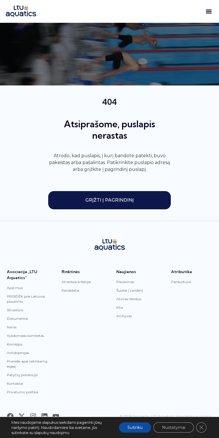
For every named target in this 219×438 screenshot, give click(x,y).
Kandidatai (70, 290)
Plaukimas (125, 282)
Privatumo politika (22, 392)
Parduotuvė (181, 282)
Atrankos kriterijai (76, 282)
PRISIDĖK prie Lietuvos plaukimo (26, 299)
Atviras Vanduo (128, 299)
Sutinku (135, 427)
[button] (208, 11)
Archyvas (124, 316)
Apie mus (15, 288)
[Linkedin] (44, 416)
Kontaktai (15, 383)
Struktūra (15, 310)
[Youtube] (55, 416)
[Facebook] (10, 416)
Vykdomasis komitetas (25, 335)
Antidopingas (18, 353)
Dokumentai (17, 318)
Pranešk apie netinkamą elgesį (27, 364)
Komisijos (14, 344)
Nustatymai (173, 427)
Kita (119, 307)
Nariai (12, 327)
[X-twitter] (21, 416)
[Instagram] (33, 416)
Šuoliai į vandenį (129, 290)
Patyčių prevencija (22, 375)
